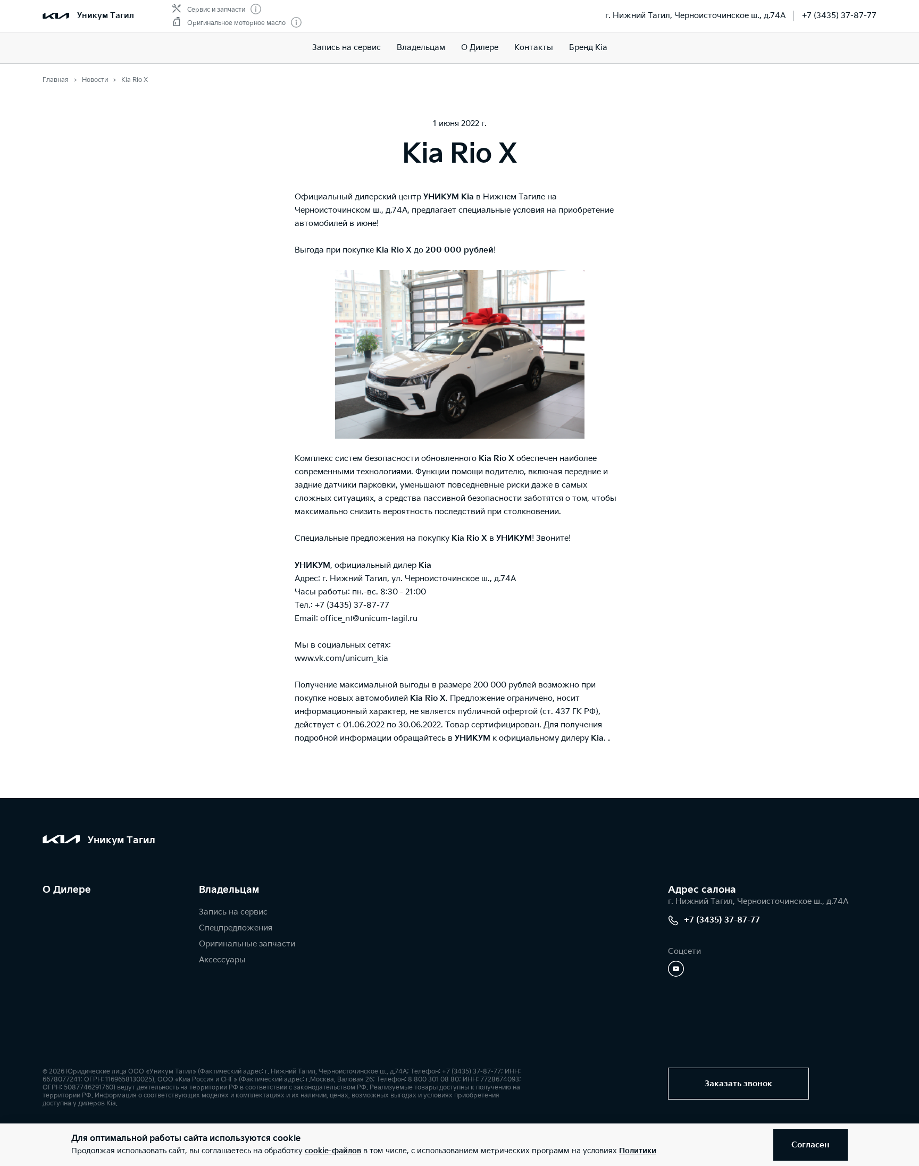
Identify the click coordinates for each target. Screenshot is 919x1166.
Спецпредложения (235, 928)
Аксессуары (222, 960)
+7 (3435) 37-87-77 (839, 16)
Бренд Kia (588, 48)
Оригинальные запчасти (247, 944)
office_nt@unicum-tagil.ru (368, 619)
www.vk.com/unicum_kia (341, 658)
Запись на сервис (346, 48)
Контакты (533, 48)
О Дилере (479, 48)
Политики (637, 1150)
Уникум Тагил (105, 16)
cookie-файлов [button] (333, 1150)
